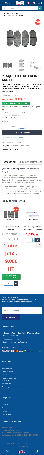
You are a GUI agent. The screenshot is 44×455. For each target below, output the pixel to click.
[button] (5, 38)
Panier (3, 408)
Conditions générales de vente (10, 387)
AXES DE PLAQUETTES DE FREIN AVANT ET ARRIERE (33, 228)
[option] (34, 3)
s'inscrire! (10, 317)
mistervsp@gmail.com (20, 342)
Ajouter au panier (23, 133)
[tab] (9, 162)
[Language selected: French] (32, 3)
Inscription (5, 404)
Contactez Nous (6, 414)
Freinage (14, 13)
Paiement (4, 411)
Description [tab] (10, 162)
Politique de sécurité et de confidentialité (9, 379)
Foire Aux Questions (7, 371)
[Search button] (40, 8)
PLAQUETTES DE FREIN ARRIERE (11, 228)
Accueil (6, 13)
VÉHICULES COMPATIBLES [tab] (30, 162)
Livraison (4, 374)
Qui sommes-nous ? (7, 368)
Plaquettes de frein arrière (13, 15)
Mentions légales (6, 383)
